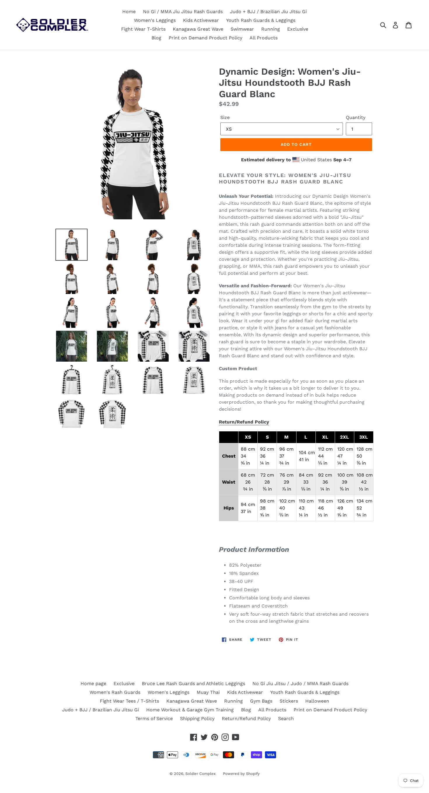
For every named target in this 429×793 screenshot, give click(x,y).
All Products (264, 38)
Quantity (355, 117)
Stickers (289, 701)
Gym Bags (261, 701)
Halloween (317, 701)
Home (129, 11)
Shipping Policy (197, 718)
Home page (93, 683)
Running (270, 29)
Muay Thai (208, 692)
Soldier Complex (200, 773)
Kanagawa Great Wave (198, 29)
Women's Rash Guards (115, 692)
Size (225, 117)
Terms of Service (154, 718)
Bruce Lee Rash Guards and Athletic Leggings (193, 683)
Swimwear (242, 29)
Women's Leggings (155, 20)
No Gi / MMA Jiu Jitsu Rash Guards (183, 11)
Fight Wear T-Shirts (143, 29)
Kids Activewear (201, 20)
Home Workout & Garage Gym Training (190, 710)
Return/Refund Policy (244, 422)
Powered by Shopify (241, 773)
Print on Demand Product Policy (205, 38)
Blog (156, 38)
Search (286, 718)
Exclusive (297, 29)
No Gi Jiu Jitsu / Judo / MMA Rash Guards (300, 683)
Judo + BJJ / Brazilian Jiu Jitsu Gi (268, 11)
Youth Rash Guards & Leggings (260, 20)
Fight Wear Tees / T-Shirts (129, 701)
